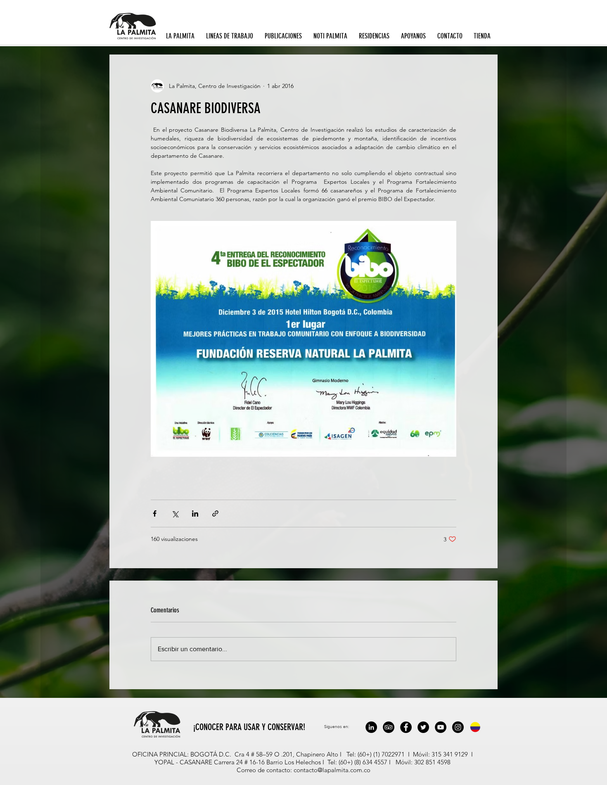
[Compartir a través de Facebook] (155, 513)
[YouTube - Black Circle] (440, 727)
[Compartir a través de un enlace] (215, 513)
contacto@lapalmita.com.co (332, 770)
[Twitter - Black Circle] (423, 727)
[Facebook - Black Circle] (406, 727)
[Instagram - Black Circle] (458, 727)
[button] (182, 36)
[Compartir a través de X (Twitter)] (175, 513)
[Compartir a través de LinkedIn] (195, 513)
